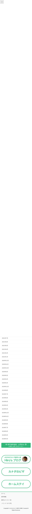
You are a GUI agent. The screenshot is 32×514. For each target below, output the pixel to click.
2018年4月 (5, 438)
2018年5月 (5, 435)
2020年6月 (5, 371)
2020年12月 (5, 360)
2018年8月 (5, 424)
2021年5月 (5, 345)
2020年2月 (5, 383)
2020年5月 (5, 375)
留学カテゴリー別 (6, 500)
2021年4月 (5, 349)
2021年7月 (5, 338)
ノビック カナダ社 (6, 503)
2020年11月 (5, 364)
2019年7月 (5, 394)
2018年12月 (5, 412)
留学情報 (3, 496)
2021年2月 (5, 353)
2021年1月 (5, 357)
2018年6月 (5, 431)
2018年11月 (5, 416)
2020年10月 (5, 368)
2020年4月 (5, 379)
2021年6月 (5, 342)
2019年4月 (5, 405)
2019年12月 (5, 386)
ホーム (3, 493)
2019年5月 (5, 401)
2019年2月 (5, 409)
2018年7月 (5, 427)
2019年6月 (5, 397)
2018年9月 (5, 420)
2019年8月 (5, 390)
